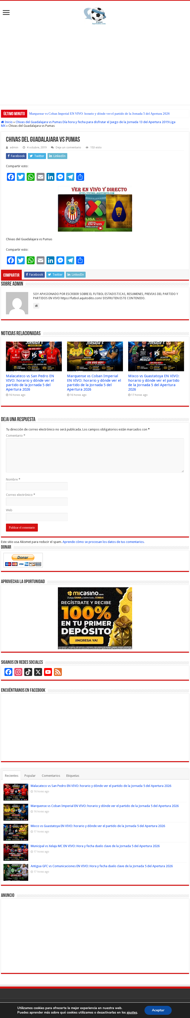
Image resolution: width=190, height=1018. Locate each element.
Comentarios (51, 775)
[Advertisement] (95, 70)
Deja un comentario (68, 147)
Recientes (11, 775)
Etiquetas (72, 775)
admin (14, 147)
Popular (30, 775)
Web (9, 510)
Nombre (13, 479)
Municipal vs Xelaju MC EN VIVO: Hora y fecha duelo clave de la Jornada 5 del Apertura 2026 (95, 846)
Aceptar (158, 1010)
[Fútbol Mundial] (95, 17)
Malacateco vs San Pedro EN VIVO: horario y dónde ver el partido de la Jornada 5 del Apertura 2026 (30, 383)
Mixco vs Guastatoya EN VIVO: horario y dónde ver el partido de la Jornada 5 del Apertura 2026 (93, 113)
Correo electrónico (20, 495)
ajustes (132, 1012)
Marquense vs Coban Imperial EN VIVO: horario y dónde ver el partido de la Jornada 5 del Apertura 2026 (94, 383)
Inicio (8, 122)
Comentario (15, 435)
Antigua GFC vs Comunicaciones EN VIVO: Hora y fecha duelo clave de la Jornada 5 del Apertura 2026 (102, 866)
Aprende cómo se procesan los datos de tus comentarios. (103, 542)
